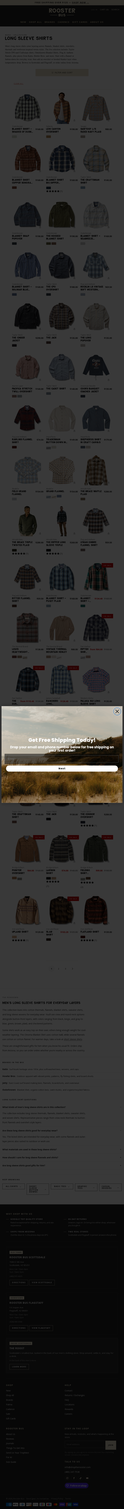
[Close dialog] (117, 711)
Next (62, 768)
